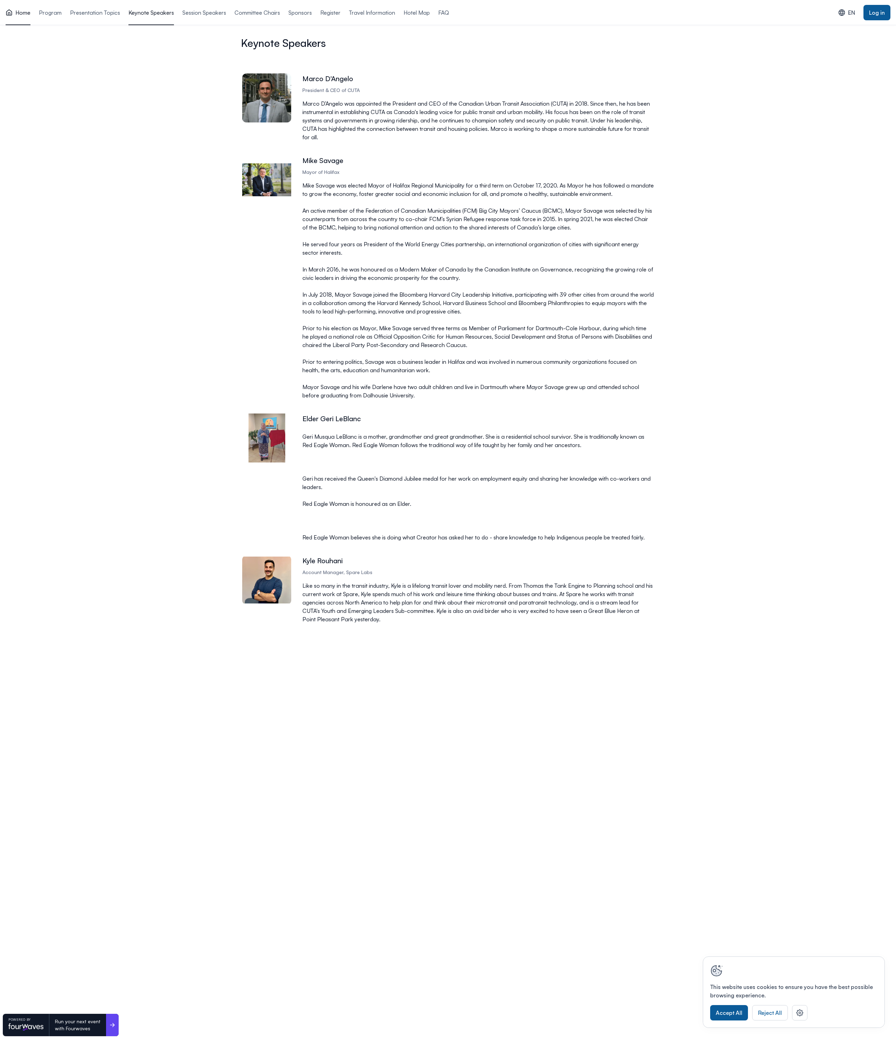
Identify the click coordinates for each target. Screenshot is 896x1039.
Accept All (729, 1012)
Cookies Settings (799, 1012)
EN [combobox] (851, 12)
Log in (877, 12)
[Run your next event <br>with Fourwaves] (112, 1025)
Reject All (770, 1012)
